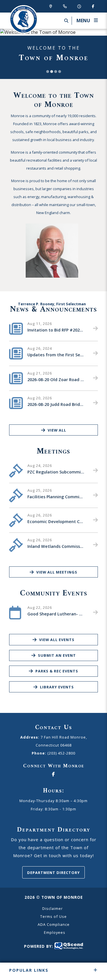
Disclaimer (52, 908)
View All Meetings (56, 572)
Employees (54, 932)
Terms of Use (53, 916)
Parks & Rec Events (56, 671)
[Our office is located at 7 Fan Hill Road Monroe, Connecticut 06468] (52, 6)
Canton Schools (23, 19)
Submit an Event (57, 655)
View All (57, 430)
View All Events (56, 639)
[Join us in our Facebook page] (93, 6)
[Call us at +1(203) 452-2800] (66, 6)
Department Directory (53, 872)
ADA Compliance (54, 924)
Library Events (57, 687)
